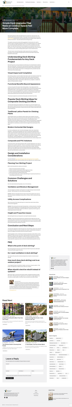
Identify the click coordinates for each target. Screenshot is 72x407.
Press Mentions (36, 393)
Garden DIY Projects (53, 354)
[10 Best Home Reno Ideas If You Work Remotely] (51, 295)
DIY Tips (58, 347)
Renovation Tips (53, 373)
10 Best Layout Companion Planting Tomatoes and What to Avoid (59, 301)
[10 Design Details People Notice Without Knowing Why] (51, 324)
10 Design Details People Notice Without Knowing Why (60, 324)
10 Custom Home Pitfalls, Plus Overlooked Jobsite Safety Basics (60, 319)
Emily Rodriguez (56, 293)
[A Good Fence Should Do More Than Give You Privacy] (13, 309)
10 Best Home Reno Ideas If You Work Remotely (59, 295)
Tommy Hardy (56, 311)
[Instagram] (53, 268)
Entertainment (65, 347)
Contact (36, 392)
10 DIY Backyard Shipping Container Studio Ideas (60, 330)
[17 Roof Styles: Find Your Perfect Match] (36, 335)
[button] (69, 2)
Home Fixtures (53, 361)
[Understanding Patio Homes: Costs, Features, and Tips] (36, 309)
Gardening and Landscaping (63, 354)
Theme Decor (52, 378)
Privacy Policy (36, 395)
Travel (58, 378)
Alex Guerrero (56, 305)
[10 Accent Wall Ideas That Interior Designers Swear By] (51, 278)
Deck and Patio (28, 325)
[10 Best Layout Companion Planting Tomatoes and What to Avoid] (51, 301)
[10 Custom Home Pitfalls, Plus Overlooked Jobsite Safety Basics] (51, 318)
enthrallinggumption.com (12, 290)
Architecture (52, 340)
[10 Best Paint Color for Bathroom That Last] (51, 307)
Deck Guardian (10, 38)
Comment (7, 363)
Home (3, 5)
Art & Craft (59, 340)
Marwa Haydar (56, 276)
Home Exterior (5, 324)
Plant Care (52, 371)
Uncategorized (64, 378)
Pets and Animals (62, 368)
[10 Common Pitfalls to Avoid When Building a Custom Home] (51, 313)
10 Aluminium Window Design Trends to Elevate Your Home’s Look (60, 284)
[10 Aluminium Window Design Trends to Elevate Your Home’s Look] (51, 284)
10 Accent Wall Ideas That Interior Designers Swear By (61, 278)
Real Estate (58, 371)
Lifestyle (61, 366)
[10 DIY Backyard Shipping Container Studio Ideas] (51, 330)
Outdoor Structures (53, 368)
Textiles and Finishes (53, 375)
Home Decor (52, 359)
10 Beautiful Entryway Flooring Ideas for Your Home (61, 290)
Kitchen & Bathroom (53, 366)
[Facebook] (51, 268)
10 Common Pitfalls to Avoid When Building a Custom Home (61, 313)
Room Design (60, 373)
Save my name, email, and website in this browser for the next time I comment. (19, 375)
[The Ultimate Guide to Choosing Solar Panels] (13, 335)
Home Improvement (61, 361)
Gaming (51, 352)
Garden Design (58, 352)
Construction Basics (53, 345)
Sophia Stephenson (57, 299)
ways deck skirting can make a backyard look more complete (26, 158)
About (36, 390)
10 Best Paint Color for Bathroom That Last (60, 306)
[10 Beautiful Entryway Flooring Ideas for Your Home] (51, 289)
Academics (52, 338)
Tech (67, 373)
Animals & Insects (59, 338)
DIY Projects (52, 347)
